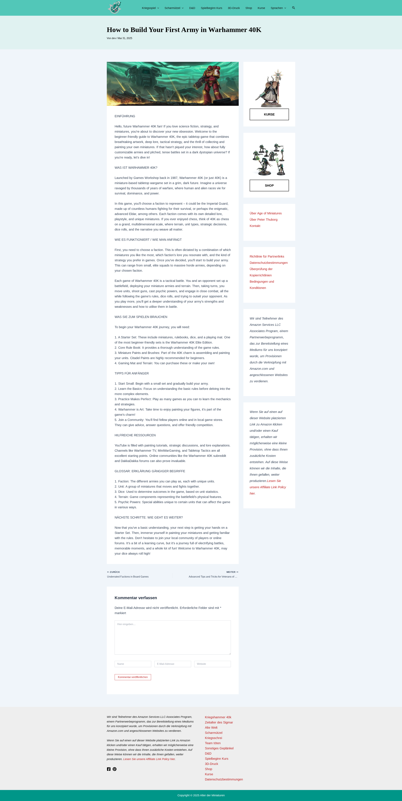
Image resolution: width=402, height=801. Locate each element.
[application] (157, 8)
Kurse (261, 8)
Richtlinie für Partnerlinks (267, 256)
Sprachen (277, 8)
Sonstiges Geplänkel (219, 748)
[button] (293, 8)
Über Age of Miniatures (266, 213)
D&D (192, 8)
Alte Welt (211, 727)
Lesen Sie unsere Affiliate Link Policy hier (268, 487)
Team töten (213, 743)
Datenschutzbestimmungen (269, 262)
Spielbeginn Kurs (211, 8)
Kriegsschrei (213, 738)
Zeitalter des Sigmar (219, 722)
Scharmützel (172, 8)
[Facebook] (109, 769)
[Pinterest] (115, 769)
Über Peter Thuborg (263, 219)
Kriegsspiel (149, 8)
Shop (248, 8)
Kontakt (255, 226)
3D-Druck (234, 8)
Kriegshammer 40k (218, 717)
